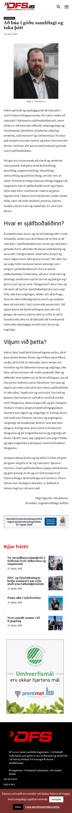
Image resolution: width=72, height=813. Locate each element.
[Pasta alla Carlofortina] (55, 603)
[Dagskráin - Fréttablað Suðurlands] (19, 6)
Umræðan (9, 18)
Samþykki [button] (56, 799)
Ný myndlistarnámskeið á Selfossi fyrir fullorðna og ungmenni (26, 561)
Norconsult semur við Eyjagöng (23, 619)
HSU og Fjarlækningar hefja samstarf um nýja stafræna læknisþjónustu (25, 581)
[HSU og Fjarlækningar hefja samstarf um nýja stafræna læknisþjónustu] (55, 583)
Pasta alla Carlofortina (24, 598)
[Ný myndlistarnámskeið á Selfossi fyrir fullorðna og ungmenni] (55, 563)
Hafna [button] (18, 807)
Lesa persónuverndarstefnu (42, 807)
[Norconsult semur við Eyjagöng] (55, 623)
